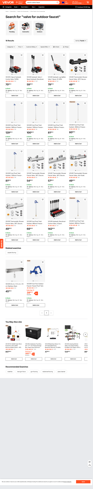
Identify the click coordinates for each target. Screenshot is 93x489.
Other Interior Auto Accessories (37, 11)
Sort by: (78, 40)
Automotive (13, 11)
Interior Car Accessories (22, 11)
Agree (83, 481)
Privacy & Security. (67, 481)
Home (7, 11)
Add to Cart (14, 95)
